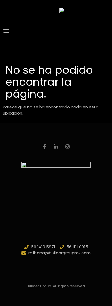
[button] (6, 31)
